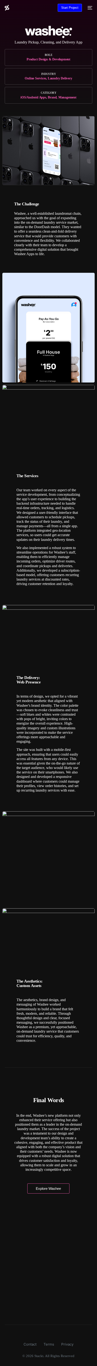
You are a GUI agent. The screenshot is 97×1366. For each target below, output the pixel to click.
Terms (49, 1344)
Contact (30, 1344)
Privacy (67, 1344)
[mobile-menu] (89, 8)
